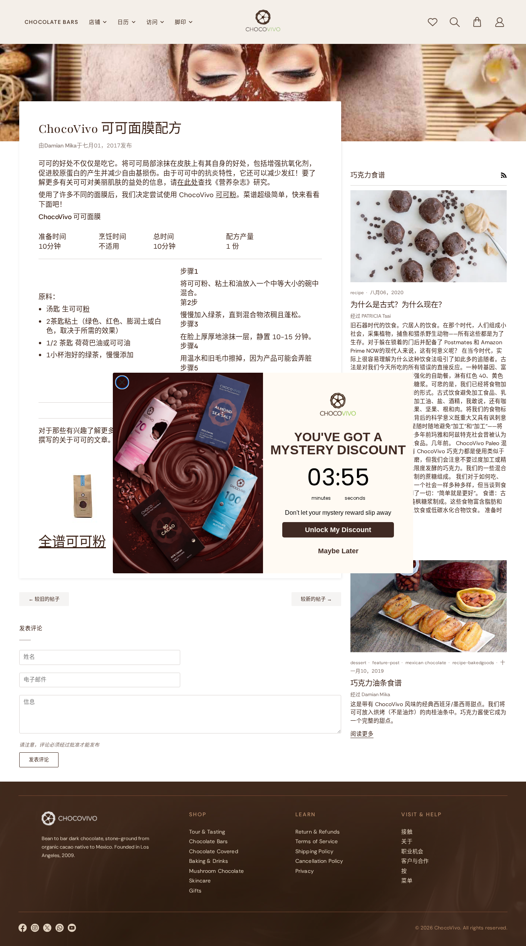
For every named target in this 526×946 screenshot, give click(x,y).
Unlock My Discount (338, 530)
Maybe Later (338, 551)
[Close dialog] (122, 382)
